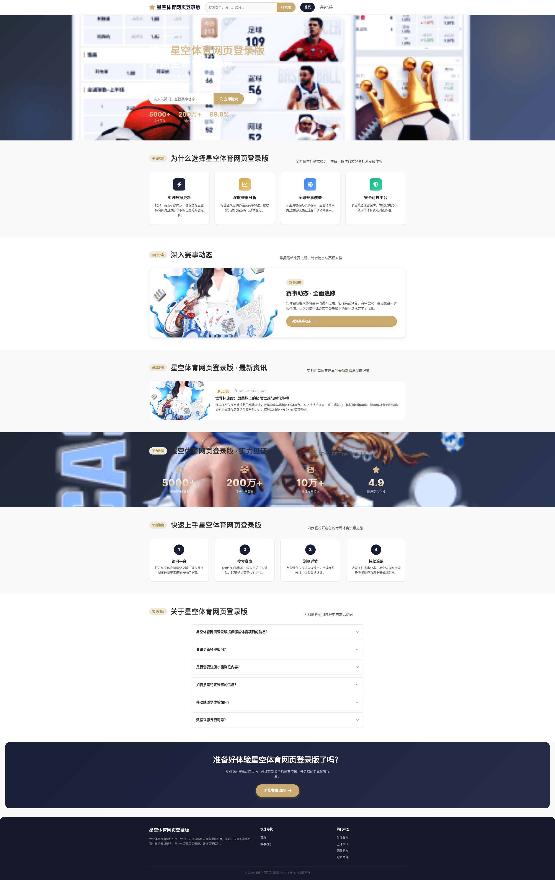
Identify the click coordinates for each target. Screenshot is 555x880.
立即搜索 (230, 99)
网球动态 (342, 850)
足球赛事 (342, 837)
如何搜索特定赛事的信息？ (217, 685)
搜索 (287, 7)
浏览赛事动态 (275, 790)
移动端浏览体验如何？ (213, 702)
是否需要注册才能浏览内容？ (218, 667)
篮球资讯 (342, 844)
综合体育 (342, 857)
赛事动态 (326, 7)
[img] (179, 400)
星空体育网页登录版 (179, 7)
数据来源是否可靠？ (211, 720)
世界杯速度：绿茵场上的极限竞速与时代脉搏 (252, 398)
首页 (307, 7)
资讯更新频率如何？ (211, 649)
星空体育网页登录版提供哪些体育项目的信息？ (232, 632)
